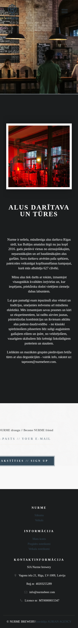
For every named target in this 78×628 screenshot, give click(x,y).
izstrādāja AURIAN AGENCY (53, 621)
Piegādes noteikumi (39, 543)
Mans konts (39, 538)
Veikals (39, 520)
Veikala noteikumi (39, 548)
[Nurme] (12, 11)
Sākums (39, 515)
